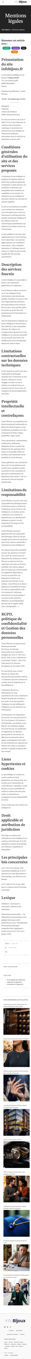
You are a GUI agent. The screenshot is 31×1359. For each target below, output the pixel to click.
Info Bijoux (5, 30)
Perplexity (16, 48)
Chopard (21, 1346)
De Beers (11, 1342)
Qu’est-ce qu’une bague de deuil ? (12, 1140)
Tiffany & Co (7, 1344)
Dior (17, 1346)
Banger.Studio (13, 78)
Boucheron (13, 1344)
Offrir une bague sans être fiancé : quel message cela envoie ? (14, 1173)
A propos (6, 1355)
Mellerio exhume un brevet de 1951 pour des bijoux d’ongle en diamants (15, 1072)
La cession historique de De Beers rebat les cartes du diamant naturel (15, 1106)
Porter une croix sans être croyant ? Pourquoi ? (16, 1039)
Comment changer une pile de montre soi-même (15, 1242)
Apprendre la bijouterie (14, 982)
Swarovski (7, 1346)
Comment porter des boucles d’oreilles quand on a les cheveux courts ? (16, 1276)
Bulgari (19, 1344)
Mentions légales (14, 1355)
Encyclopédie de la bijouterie (16, 980)
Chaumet (24, 1344)
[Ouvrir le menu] (3, 2)
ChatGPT (6, 48)
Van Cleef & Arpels (18, 1342)
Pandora (13, 1346)
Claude (14, 52)
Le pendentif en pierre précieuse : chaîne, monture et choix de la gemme (14, 1207)
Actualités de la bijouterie (15, 984)
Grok (23, 48)
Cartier (5, 1342)
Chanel (5, 1348)
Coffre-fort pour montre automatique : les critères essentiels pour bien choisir (14, 1005)
